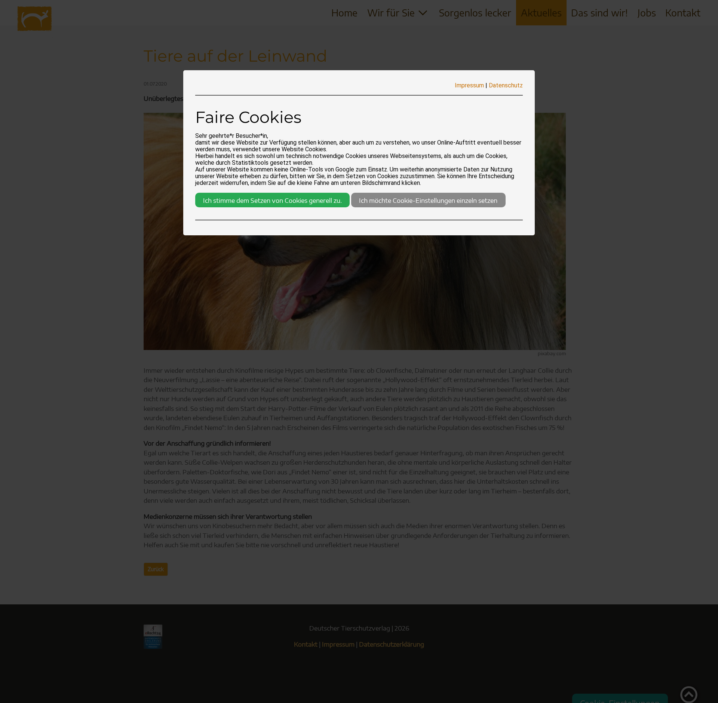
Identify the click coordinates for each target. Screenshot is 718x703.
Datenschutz (506, 85)
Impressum (469, 85)
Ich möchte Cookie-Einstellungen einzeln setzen (428, 200)
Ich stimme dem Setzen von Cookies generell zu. (272, 200)
